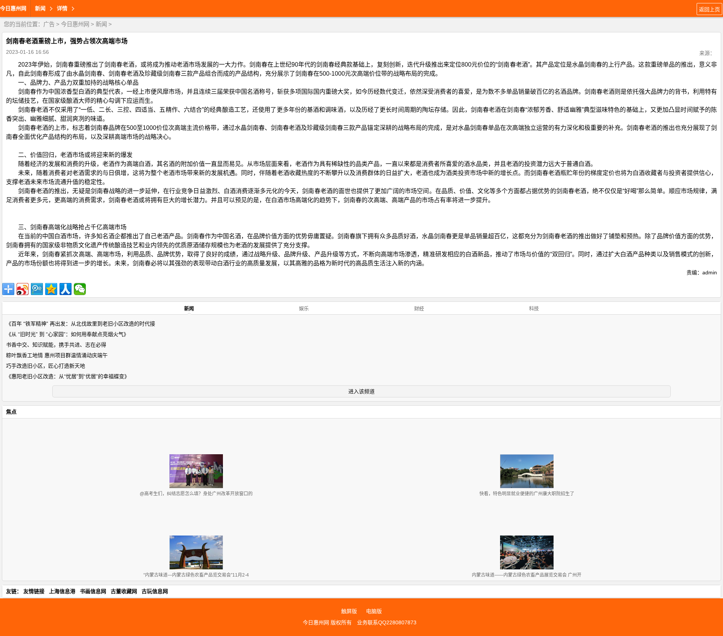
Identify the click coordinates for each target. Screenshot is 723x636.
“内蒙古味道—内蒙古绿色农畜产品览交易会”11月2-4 (196, 575)
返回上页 (709, 9)
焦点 (11, 412)
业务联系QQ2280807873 (386, 622)
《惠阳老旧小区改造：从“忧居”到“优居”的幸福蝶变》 (68, 376)
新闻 (101, 24)
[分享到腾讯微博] (37, 289)
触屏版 (349, 611)
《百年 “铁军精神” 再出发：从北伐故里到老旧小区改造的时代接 (80, 324)
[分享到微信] (80, 289)
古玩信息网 (155, 591)
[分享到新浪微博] (23, 289)
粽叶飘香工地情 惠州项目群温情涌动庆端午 (57, 355)
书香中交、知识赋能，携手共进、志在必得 (56, 345)
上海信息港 (62, 591)
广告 (49, 24)
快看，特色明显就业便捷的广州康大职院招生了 (526, 493)
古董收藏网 (124, 591)
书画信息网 (93, 591)
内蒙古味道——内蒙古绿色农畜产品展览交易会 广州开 (526, 575)
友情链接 (33, 591)
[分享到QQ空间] (51, 289)
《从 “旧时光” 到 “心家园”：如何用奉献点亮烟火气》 (67, 334)
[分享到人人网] (65, 289)
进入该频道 (361, 391)
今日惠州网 (13, 8)
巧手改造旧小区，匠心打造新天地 (45, 366)
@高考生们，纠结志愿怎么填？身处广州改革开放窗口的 (196, 493)
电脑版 (374, 611)
